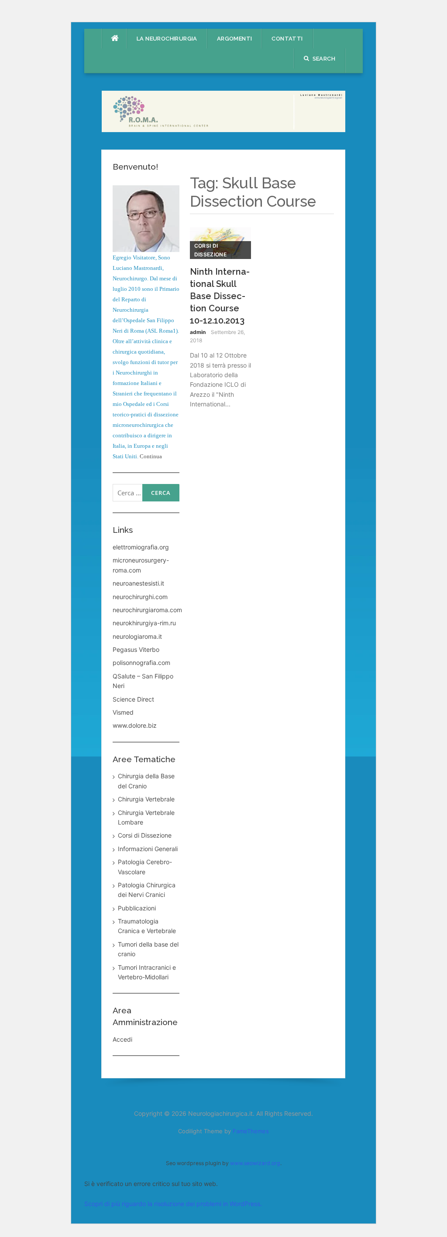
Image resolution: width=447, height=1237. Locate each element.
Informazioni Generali (148, 848)
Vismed (123, 712)
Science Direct (133, 699)
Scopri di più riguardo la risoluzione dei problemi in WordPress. (173, 1203)
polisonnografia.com (141, 662)
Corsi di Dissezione (210, 249)
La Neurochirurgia (167, 38)
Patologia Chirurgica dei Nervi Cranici (146, 889)
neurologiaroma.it (137, 636)
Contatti (287, 38)
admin (198, 332)
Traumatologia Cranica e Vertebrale (147, 925)
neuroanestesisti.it (138, 583)
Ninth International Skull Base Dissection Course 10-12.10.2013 (220, 296)
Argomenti (234, 38)
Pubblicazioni (137, 908)
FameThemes (251, 1131)
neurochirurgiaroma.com (147, 609)
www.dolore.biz (135, 725)
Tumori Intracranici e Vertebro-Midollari (147, 972)
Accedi (122, 1039)
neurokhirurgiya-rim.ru (144, 623)
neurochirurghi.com (140, 596)
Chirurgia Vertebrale (146, 799)
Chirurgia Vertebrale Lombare (146, 817)
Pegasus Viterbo (136, 649)
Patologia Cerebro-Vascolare (145, 866)
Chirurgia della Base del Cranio (146, 780)
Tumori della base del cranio (148, 949)
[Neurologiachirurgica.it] (223, 110)
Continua (151, 456)
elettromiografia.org (141, 547)
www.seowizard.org (255, 1163)
